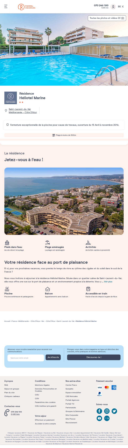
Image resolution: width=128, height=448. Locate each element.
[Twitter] (114, 411)
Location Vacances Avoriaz (43, 435)
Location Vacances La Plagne (14, 437)
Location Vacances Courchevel (110, 435)
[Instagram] (107, 411)
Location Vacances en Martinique (104, 441)
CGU (37, 395)
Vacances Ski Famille (101, 433)
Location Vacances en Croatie (104, 439)
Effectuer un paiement (44, 420)
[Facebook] (99, 411)
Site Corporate (72, 415)
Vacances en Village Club (107, 437)
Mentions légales (42, 385)
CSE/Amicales (72, 396)
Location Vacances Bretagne (55, 439)
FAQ (6, 385)
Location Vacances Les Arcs (64, 435)
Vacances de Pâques (35, 433)
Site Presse (70, 419)
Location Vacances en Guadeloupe (78, 441)
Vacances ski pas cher (65, 433)
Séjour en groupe (11, 389)
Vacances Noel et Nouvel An (72, 444)
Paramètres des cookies (45, 402)
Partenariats (71, 408)
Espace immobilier (73, 392)
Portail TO (70, 404)
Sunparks (69, 389)
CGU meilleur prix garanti (45, 406)
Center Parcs (71, 385)
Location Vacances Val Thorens (87, 435)
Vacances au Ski (49, 433)
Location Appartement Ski (83, 433)
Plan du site (9, 392)
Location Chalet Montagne (22, 435)
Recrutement (71, 423)
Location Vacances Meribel (55, 437)
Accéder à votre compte (45, 424)
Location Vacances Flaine (35, 437)
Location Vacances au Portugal (54, 441)
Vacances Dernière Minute (75, 437)
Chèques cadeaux (12, 396)
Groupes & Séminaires (75, 411)
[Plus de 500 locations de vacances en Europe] (26, 6)
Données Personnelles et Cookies (46, 390)
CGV (37, 398)
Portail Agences (72, 400)
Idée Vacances (91, 437)
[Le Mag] (107, 418)
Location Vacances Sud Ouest (32, 439)
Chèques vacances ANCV (17, 433)
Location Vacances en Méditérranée (79, 439)
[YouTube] (99, 418)
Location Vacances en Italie (31, 441)
